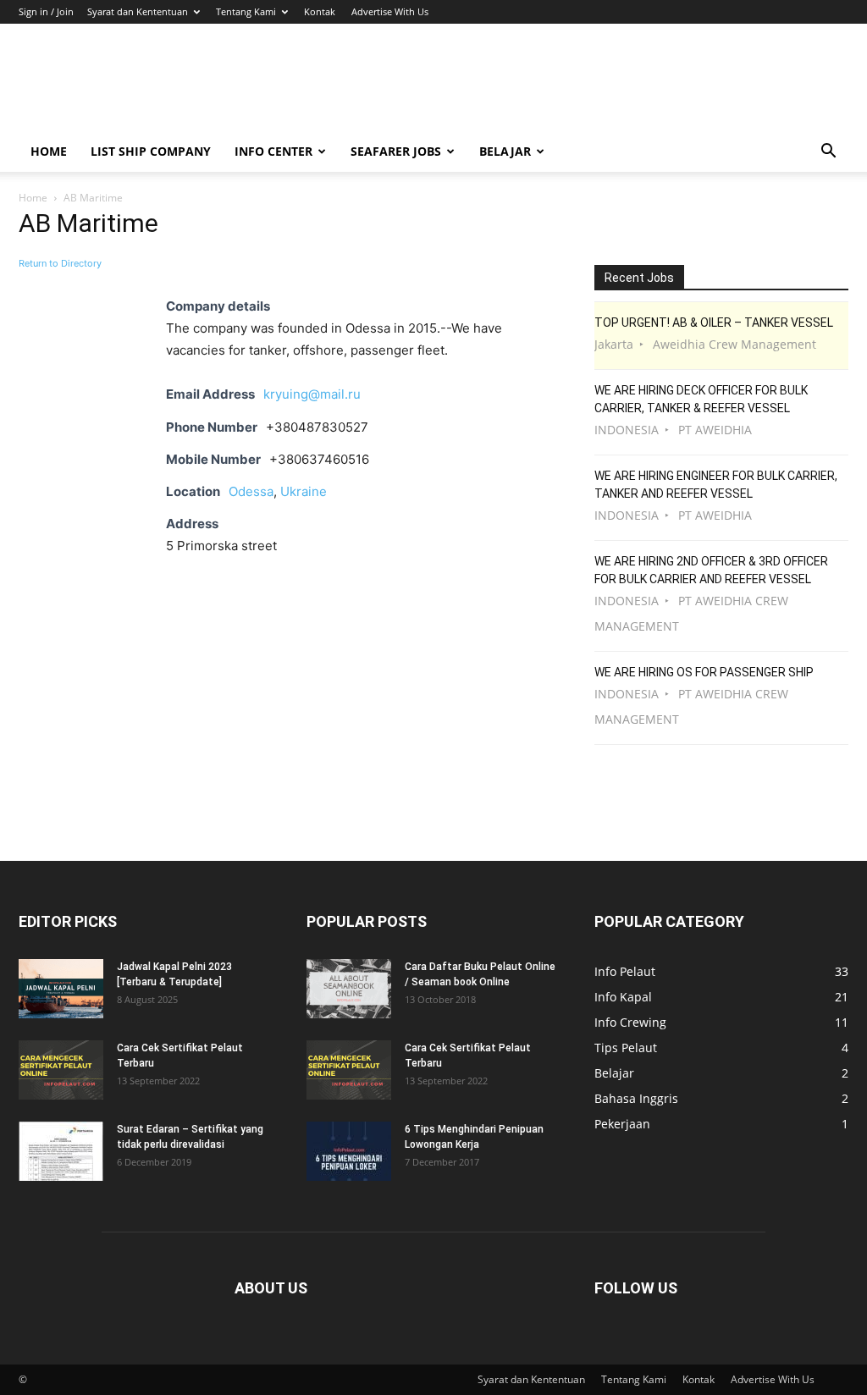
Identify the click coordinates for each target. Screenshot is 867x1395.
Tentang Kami (246, 11)
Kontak (319, 11)
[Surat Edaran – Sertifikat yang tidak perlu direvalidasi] (61, 1151)
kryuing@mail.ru (312, 394)
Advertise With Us (389, 11)
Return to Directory (60, 263)
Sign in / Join (46, 11)
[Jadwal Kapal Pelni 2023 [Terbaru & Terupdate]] (61, 988)
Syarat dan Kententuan (137, 11)
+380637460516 (319, 459)
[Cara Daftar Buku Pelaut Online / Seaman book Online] (348, 988)
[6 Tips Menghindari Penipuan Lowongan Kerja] (348, 1151)
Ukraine (303, 491)
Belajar (505, 151)
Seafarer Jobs (396, 151)
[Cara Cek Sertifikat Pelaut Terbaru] (61, 1070)
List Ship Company (151, 151)
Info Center (273, 151)
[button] (828, 153)
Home (48, 151)
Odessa (251, 491)
